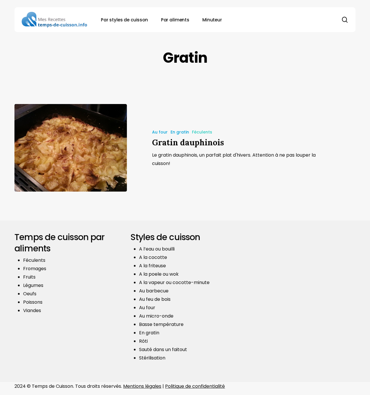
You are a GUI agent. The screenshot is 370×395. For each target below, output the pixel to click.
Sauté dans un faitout (163, 349)
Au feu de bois (155, 299)
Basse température (161, 324)
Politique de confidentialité (195, 386)
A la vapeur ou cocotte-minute (174, 282)
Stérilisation (152, 358)
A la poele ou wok (159, 274)
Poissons (32, 302)
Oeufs (29, 293)
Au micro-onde (156, 316)
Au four (160, 132)
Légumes (33, 285)
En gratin (180, 132)
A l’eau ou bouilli (157, 249)
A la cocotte (153, 257)
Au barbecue (154, 291)
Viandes (32, 310)
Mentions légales (142, 386)
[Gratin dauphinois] (70, 148)
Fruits (29, 277)
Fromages (34, 268)
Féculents (202, 132)
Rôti (143, 341)
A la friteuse (152, 265)
